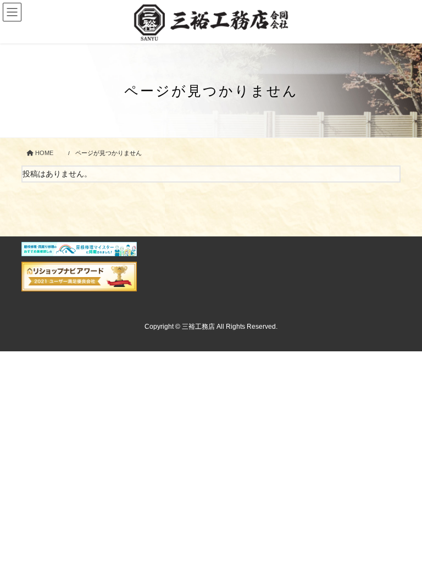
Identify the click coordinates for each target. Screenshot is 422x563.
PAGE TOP (402, 536)
